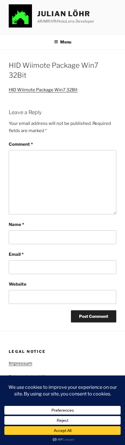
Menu (65, 41)
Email (16, 254)
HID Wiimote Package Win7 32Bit (43, 89)
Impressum (20, 363)
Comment (21, 144)
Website (17, 284)
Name (16, 224)
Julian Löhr (63, 14)
